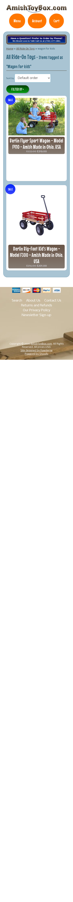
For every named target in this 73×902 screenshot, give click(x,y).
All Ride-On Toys (25, 48)
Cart (56, 21)
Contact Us (52, 301)
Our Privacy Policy (36, 310)
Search (17, 301)
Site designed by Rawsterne (36, 350)
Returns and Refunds (36, 305)
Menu (17, 21)
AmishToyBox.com (41, 344)
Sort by (10, 78)
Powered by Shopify (36, 354)
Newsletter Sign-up (36, 315)
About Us (33, 301)
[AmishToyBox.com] (36, 11)
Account (37, 21)
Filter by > (17, 89)
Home (9, 48)
